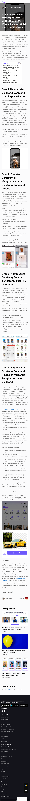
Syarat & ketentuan (5, 796)
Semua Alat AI (4, 717)
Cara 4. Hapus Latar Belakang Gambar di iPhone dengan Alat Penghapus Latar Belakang (11, 80)
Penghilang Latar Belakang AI (8, 731)
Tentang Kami (4, 784)
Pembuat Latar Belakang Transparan (9, 746)
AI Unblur (3, 738)
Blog (2, 791)
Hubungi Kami (4, 786)
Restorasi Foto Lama (5, 758)
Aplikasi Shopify (5, 778)
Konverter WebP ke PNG (6, 756)
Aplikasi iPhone (4, 773)
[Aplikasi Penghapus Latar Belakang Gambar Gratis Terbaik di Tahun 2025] (15, 664)
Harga (2, 789)
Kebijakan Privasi (5, 793)
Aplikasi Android (5, 776)
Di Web (3, 771)
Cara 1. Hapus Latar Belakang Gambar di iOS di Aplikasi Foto (11, 66)
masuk (10, 689)
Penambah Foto (4, 751)
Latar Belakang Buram (6, 766)
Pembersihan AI (4, 736)
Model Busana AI (5, 719)
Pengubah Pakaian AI (6, 726)
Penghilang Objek (5, 763)
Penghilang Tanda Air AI (6, 734)
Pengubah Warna (5, 754)
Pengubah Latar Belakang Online (8, 749)
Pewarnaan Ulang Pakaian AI (7, 729)
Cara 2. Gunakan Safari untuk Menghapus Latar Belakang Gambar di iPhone (10, 70)
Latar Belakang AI (9, 9)
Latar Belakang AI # (7, 592)
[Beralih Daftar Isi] (18, 63)
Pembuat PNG (4, 761)
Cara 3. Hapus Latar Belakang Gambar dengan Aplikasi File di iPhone (11, 75)
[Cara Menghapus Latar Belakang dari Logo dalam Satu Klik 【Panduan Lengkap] (15, 618)
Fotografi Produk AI (5, 724)
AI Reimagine (4, 741)
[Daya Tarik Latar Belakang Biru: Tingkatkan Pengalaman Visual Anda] (15, 641)
